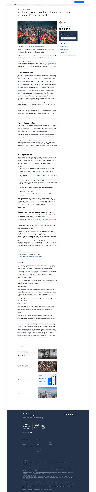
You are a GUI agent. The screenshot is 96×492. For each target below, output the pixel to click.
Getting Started (39, 440)
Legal (37, 453)
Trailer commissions (21, 90)
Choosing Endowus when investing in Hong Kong (29, 252)
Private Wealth (24, 444)
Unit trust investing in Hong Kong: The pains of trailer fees (31, 256)
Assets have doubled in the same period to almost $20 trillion (31, 173)
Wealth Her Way (51, 444)
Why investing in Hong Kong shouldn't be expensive (30, 254)
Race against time (63, 52)
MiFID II (37, 180)
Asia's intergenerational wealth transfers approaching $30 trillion (33, 240)
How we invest (24, 439)
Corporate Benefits (25, 449)
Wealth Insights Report (53, 442)
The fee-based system (64, 49)
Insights (15, 4)
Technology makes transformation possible (68, 55)
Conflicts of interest (64, 46)
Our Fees (38, 444)
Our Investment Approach (41, 442)
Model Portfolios (25, 442)
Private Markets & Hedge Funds (27, 446)
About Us (38, 439)
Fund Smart (24, 440)
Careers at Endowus (40, 449)
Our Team (38, 446)
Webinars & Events (52, 440)
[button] (29, 2)
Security (38, 451)
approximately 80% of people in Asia (33, 217)
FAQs (50, 446)
